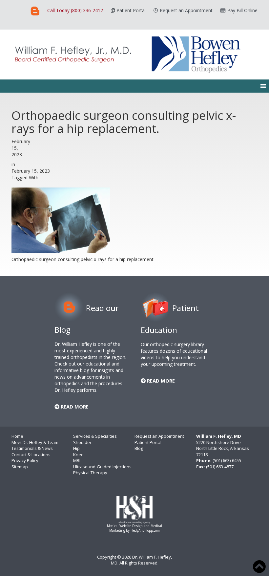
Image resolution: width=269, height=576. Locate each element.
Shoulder (82, 442)
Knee (78, 454)
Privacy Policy (24, 460)
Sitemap (19, 467)
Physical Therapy (90, 473)
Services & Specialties (95, 436)
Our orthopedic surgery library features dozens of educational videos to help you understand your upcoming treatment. (174, 354)
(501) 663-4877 (220, 467)
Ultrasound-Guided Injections (102, 467)
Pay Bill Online (242, 10)
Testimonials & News (32, 448)
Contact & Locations (31, 454)
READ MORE (74, 406)
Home (17, 436)
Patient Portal (131, 10)
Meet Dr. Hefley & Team (34, 442)
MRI (76, 460)
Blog (138, 448)
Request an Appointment (186, 10)
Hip (76, 448)
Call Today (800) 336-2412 (75, 10)
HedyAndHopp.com (145, 530)
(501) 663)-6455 (227, 460)
